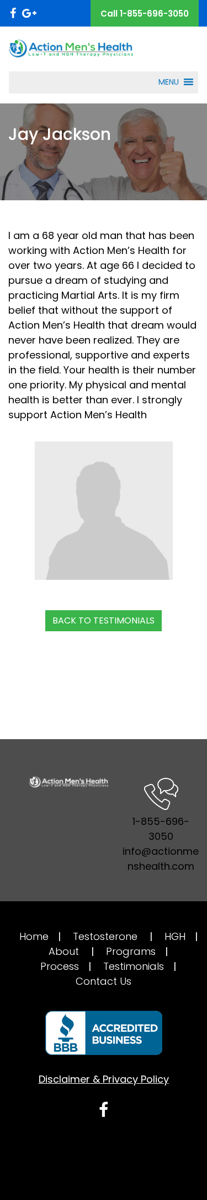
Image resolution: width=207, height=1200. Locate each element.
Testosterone (105, 936)
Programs (131, 951)
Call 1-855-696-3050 (144, 13)
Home (34, 936)
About (64, 951)
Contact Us (103, 981)
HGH (174, 936)
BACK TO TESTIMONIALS (103, 620)
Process (59, 966)
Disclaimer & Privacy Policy (104, 1079)
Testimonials (133, 966)
